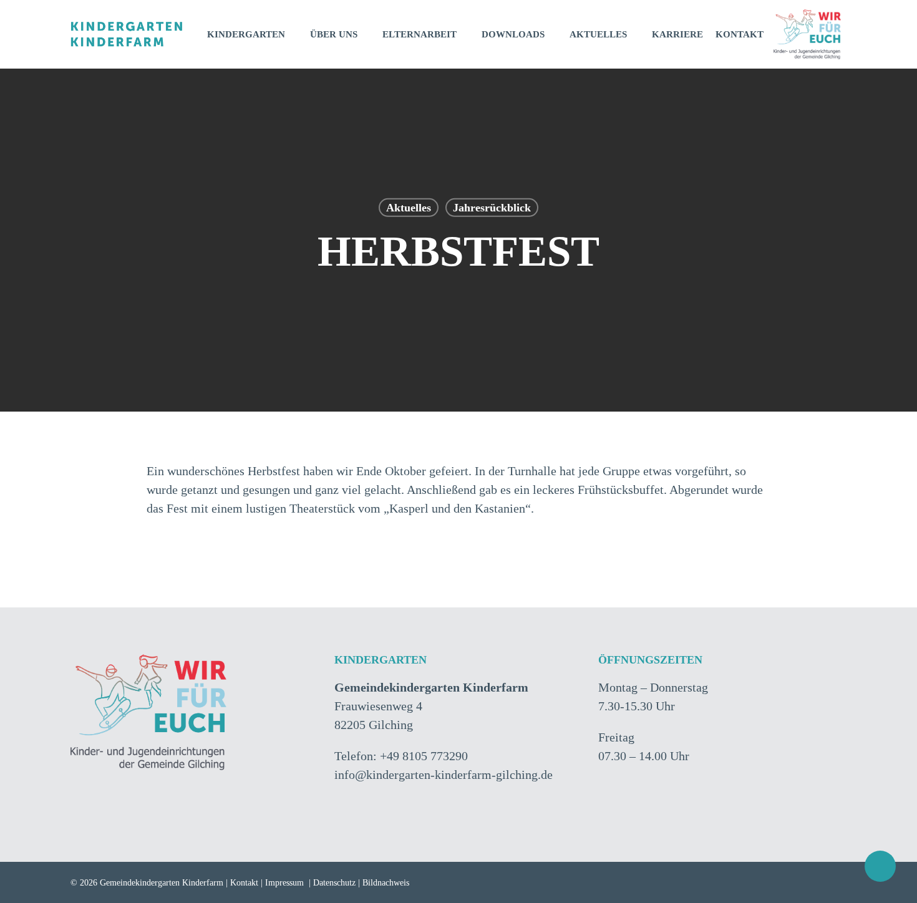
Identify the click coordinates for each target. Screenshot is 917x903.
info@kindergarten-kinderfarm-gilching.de (443, 774)
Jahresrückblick (492, 207)
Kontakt (244, 882)
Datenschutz (334, 882)
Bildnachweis (385, 882)
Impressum (284, 882)
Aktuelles (408, 207)
